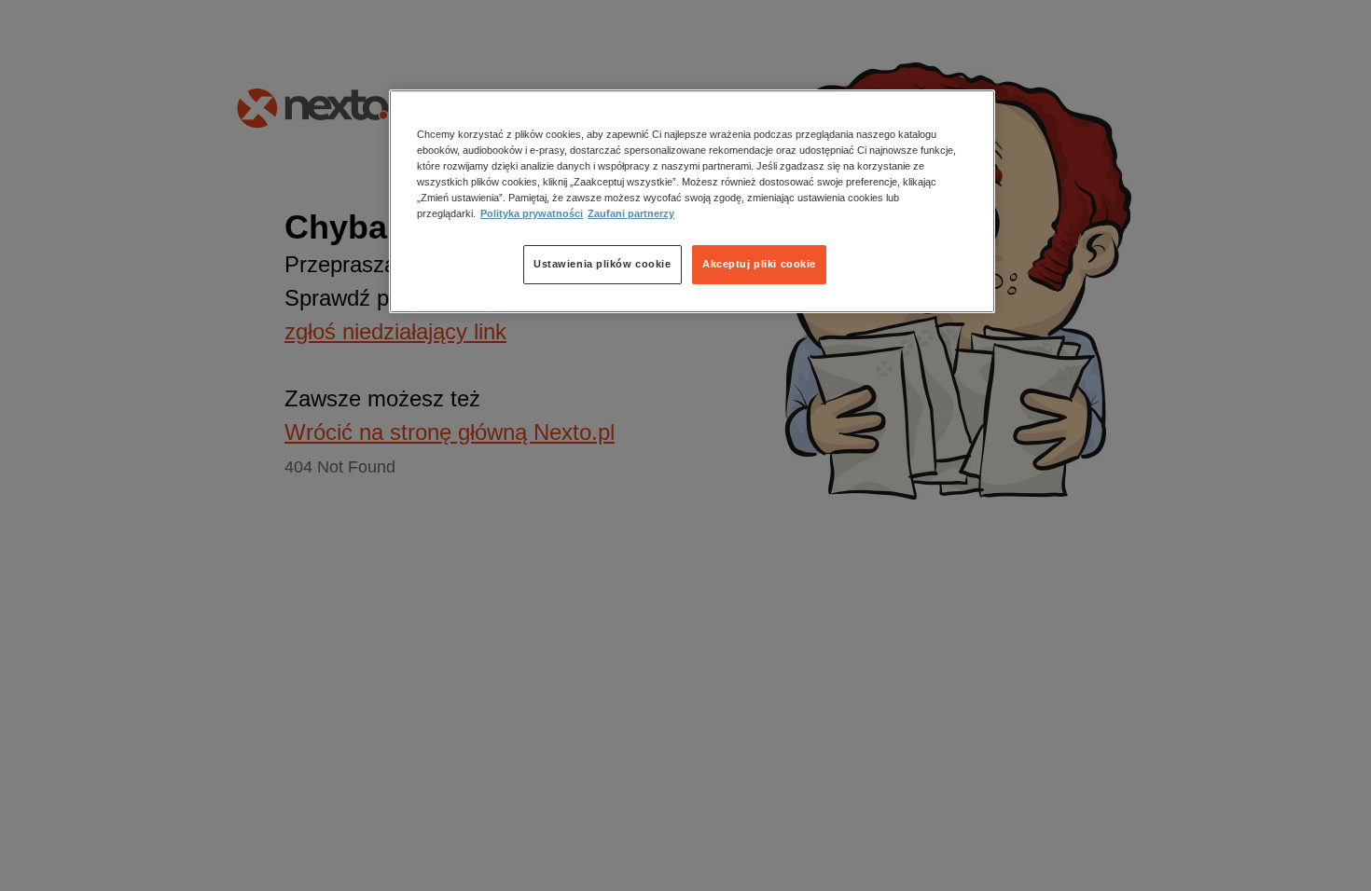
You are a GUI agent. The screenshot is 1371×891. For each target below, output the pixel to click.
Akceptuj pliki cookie (759, 263)
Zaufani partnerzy (631, 213)
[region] (692, 201)
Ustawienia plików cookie (602, 263)
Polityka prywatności (531, 213)
